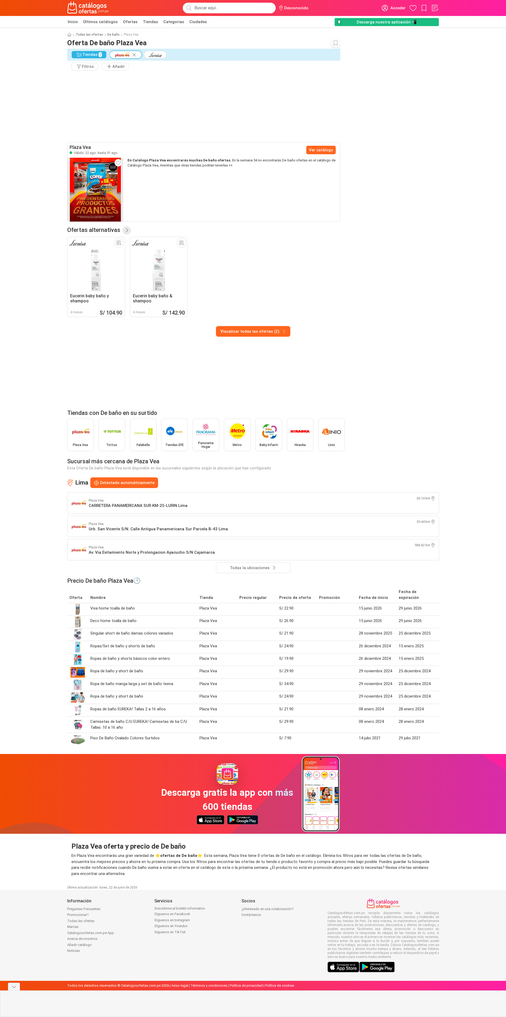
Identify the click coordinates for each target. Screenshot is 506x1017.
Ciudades (198, 21)
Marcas (73, 927)
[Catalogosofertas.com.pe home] (88, 8)
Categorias (173, 21)
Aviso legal (179, 985)
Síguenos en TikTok (170, 932)
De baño (113, 34)
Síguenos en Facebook (172, 914)
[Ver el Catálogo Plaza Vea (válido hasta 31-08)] (95, 190)
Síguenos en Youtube (170, 926)
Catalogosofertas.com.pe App (90, 933)
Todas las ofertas (89, 34)
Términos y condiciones (208, 985)
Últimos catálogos (100, 21)
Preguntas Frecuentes (83, 909)
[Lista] (435, 8)
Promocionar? (78, 915)
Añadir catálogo (79, 945)
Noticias (73, 951)
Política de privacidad (246, 985)
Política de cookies (279, 985)
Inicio (73, 21)
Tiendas (150, 21)
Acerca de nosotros (82, 939)
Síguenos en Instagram (172, 920)
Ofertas (130, 21)
